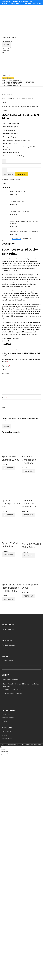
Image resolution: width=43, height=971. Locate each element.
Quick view (4, 472)
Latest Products (7, 738)
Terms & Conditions (8, 718)
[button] (8, 468)
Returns (4, 721)
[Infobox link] (21, 625)
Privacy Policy (6, 714)
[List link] (21, 684)
